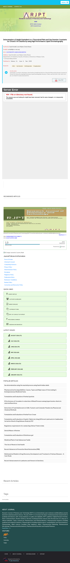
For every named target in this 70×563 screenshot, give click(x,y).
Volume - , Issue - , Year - (21, 61)
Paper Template (13, 304)
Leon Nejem (20, 46)
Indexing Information (15, 324)
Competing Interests (10, 264)
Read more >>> (62, 235)
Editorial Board (30, 554)
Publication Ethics (9, 277)
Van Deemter (20, 66)
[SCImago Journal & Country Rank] (14, 252)
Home (6, 554)
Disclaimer (7, 272)
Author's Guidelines (15, 299)
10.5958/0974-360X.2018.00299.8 (16, 52)
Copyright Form (14, 309)
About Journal (7, 6)
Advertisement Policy (10, 269)
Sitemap (42, 554)
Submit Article (12, 294)
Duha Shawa (27, 46)
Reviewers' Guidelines (10, 280)
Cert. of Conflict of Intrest (17, 314)
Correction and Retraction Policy (13, 285)
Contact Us (18, 6)
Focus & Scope (8, 259)
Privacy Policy (8, 267)
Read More (5, 528)
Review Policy (8, 282)
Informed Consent (9, 262)
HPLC (13, 66)
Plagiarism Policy (9, 274)
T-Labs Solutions (14, 560)
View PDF (60, 80)
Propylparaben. (37, 66)
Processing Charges (13, 319)
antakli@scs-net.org (14, 49)
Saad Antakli (12, 46)
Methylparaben (28, 66)
